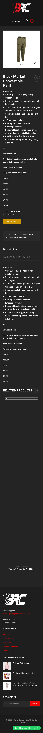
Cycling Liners (21, 567)
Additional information (16, 256)
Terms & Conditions (10, 647)
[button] (27, 728)
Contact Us (7, 651)
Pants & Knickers (20, 237)
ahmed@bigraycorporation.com (16, 614)
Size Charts (7, 643)
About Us (6, 635)
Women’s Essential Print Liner (21, 569)
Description (10, 249)
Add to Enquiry (12, 222)
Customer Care (8, 639)
